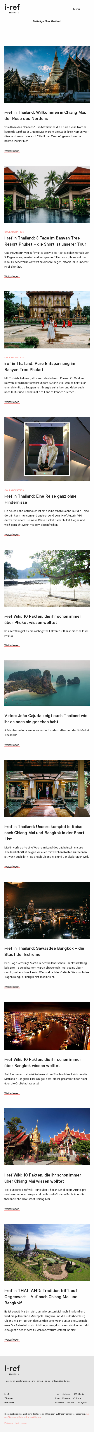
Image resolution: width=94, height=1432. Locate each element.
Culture (77, 1399)
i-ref (12, 9)
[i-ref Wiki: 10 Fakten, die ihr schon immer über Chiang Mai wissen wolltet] (47, 1136)
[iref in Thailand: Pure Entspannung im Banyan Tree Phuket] (47, 319)
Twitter (70, 1403)
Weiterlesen (11, 151)
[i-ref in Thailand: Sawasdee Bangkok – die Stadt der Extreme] (47, 910)
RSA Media (78, 1394)
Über (57, 1394)
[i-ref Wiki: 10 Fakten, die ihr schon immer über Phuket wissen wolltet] (47, 578)
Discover (66, 1399)
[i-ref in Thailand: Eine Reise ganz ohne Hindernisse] (47, 449)
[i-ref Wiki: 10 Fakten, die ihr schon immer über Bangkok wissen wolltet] (47, 1026)
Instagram (82, 1403)
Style (57, 1399)
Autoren (67, 1394)
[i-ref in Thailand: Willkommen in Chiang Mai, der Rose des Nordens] (47, 74)
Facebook (59, 1403)
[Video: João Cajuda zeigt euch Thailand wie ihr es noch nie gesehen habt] (47, 683)
